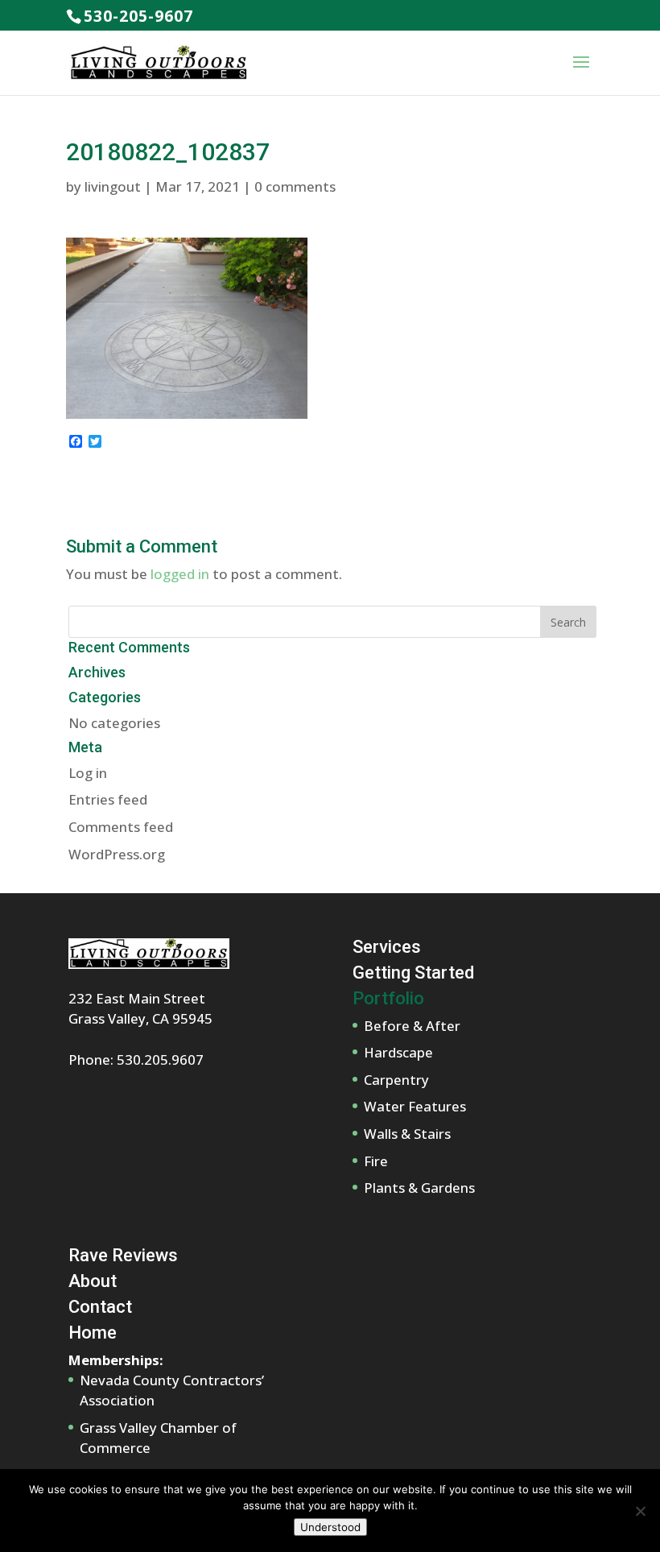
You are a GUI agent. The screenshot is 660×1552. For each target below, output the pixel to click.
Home (92, 1332)
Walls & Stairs (407, 1133)
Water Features (415, 1106)
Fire (376, 1161)
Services (387, 947)
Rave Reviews (123, 1255)
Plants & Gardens (419, 1187)
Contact (100, 1307)
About (92, 1281)
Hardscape (398, 1052)
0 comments (295, 186)
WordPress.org (116, 854)
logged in (180, 574)
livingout (113, 186)
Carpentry (396, 1079)
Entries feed (107, 799)
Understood (330, 1527)
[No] (640, 1511)
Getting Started (413, 972)
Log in (87, 773)
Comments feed (120, 826)
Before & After (412, 1025)
